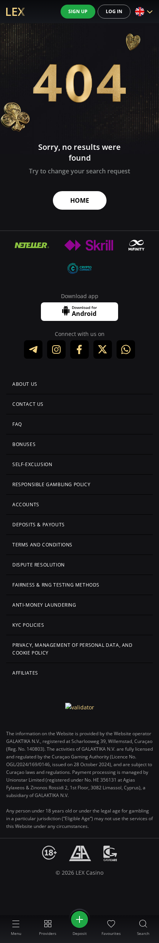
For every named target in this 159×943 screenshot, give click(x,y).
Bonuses (24, 444)
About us (24, 384)
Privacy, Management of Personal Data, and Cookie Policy (72, 649)
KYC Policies (28, 625)
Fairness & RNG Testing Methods (56, 585)
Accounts (25, 504)
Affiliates (25, 673)
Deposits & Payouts (38, 524)
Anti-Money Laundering (44, 605)
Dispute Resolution (38, 564)
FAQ (17, 424)
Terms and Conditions (42, 544)
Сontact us (28, 404)
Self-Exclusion (32, 464)
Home (79, 200)
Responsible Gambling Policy (51, 484)
